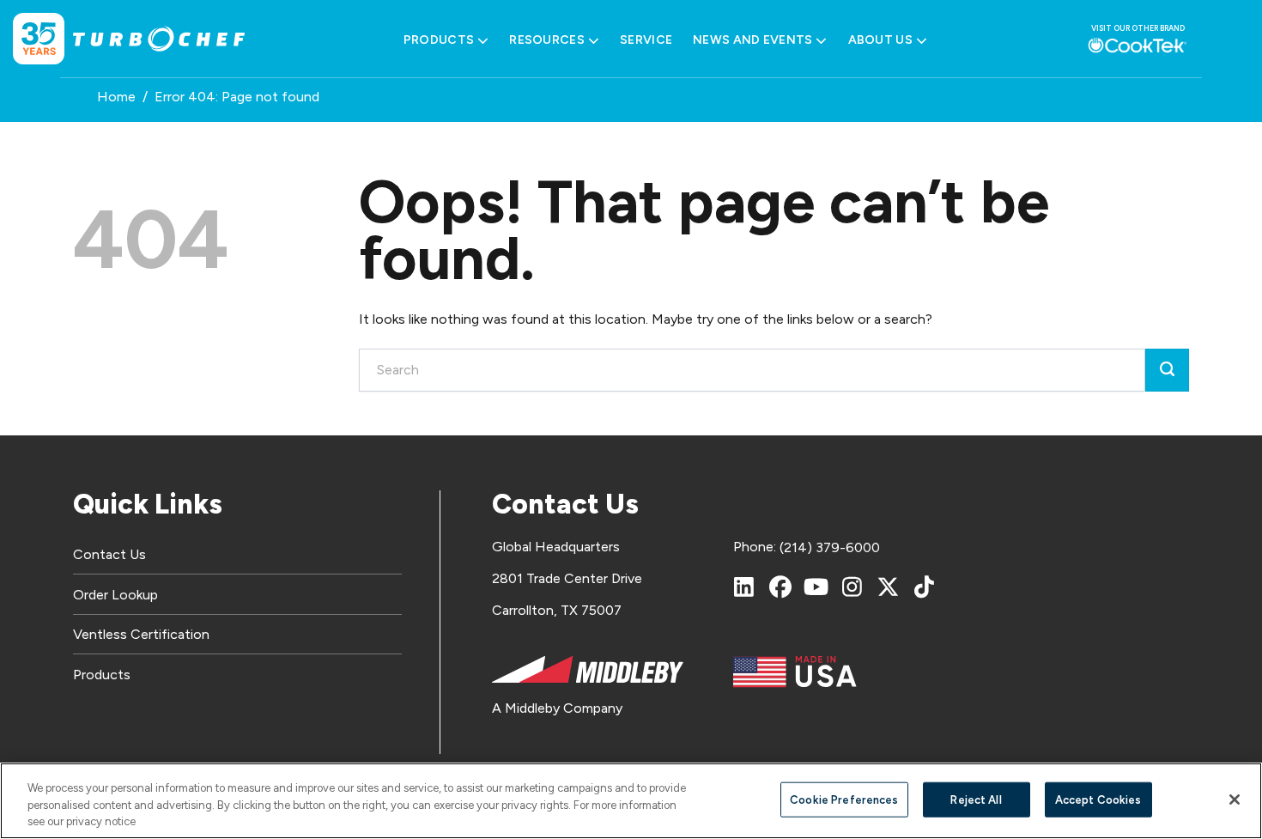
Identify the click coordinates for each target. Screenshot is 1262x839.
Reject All (975, 799)
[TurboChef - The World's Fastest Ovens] (159, 39)
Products (438, 40)
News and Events (752, 40)
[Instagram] (852, 586)
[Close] (1234, 799)
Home (116, 96)
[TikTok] (924, 586)
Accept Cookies (1098, 799)
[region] (631, 801)
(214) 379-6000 (830, 547)
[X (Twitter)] (888, 586)
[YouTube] (816, 586)
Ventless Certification (141, 634)
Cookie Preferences (844, 799)
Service (646, 40)
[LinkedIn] (744, 586)
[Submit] (1167, 370)
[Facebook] (780, 586)
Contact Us (109, 554)
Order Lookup (115, 595)
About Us (880, 40)
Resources (547, 40)
